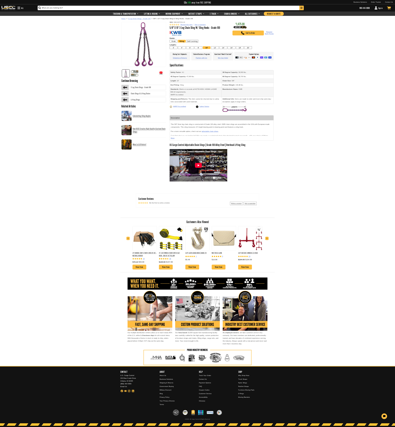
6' (190, 48)
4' (181, 48)
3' (173, 48)
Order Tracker (376, 2)
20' (248, 48)
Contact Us (389, 2)
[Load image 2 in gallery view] (135, 73)
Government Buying (167, 386)
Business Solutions (360, 2)
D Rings (241, 393)
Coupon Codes (204, 390)
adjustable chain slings (210, 131)
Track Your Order (205, 375)
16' (231, 48)
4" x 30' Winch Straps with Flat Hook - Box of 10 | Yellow (169, 254)
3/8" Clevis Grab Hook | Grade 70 (196, 253)
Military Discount (165, 390)
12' (215, 48)
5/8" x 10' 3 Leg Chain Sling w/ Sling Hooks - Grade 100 (173, 18)
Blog (161, 393)
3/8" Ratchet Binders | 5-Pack (248, 253)
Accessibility (203, 397)
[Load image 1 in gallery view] (126, 73)
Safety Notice (204, 106)
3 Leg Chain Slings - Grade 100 (139, 18)
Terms (162, 404)
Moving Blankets (244, 397)
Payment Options (205, 383)
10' (206, 48)
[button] (175, 25)
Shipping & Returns (180, 58)
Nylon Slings (242, 383)
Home (123, 18)
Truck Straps (242, 379)
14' (223, 48)
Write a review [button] (236, 203)
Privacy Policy (164, 397)
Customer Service (205, 393)
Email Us (123, 386)
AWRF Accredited (179, 106)
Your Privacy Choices (167, 401)
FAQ (200, 386)
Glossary (202, 401)
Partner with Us (201, 58)
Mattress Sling (217, 253)
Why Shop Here (243, 375)
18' (240, 48)
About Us (163, 375)
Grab (173, 41)
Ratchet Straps (243, 386)
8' (198, 48)
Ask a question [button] (250, 203)
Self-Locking (192, 41)
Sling (181, 41)
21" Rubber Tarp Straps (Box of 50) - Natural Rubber (144, 254)
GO (301, 7)
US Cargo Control (194, 419)
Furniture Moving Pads (246, 390)
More (172, 138)
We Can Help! (223, 58)
